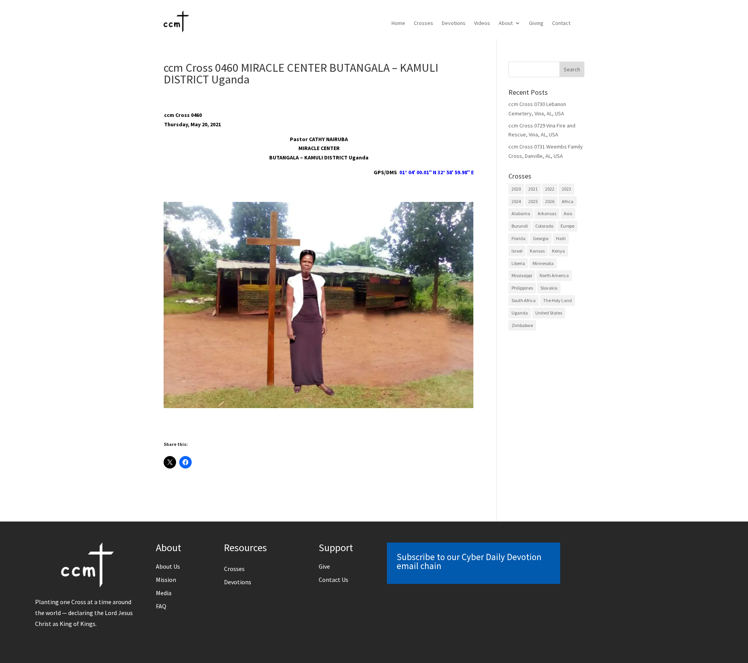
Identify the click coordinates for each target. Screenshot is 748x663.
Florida (519, 238)
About (506, 23)
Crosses (423, 23)
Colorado (544, 226)
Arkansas (547, 213)
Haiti (561, 238)
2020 (516, 189)
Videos (482, 23)
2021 (533, 189)
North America (554, 275)
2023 (566, 189)
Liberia (518, 263)
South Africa (524, 300)
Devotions (454, 23)
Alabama (521, 213)
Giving (536, 23)
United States (548, 313)
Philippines (522, 288)
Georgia (541, 238)
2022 (549, 189)
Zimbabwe (522, 325)
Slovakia (548, 288)
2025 (533, 201)
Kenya (558, 251)
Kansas (537, 251)
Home (398, 23)
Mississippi (522, 275)
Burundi (520, 226)
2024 (516, 201)
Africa (567, 201)
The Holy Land (557, 300)
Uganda (520, 313)
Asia (568, 213)
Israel (517, 251)
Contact (561, 23)
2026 (549, 201)
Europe (567, 226)
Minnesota (543, 263)
